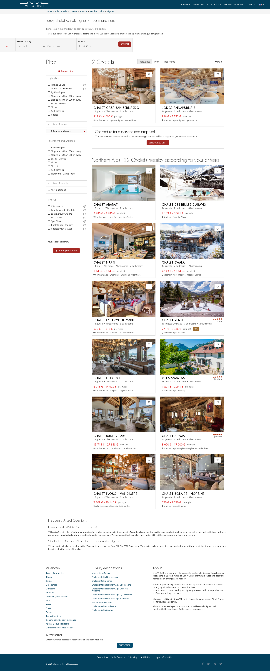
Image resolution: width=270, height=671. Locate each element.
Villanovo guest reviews (57, 596)
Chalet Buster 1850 (109, 435)
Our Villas (184, 4)
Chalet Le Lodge (107, 378)
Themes (49, 577)
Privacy (49, 612)
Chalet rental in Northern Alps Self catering (111, 584)
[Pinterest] (215, 664)
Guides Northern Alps (102, 602)
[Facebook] (203, 664)
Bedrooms (170, 61)
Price (157, 61)
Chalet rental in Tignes (102, 580)
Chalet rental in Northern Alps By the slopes (112, 594)
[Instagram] (209, 664)
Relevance (145, 61)
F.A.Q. (48, 608)
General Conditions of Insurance (61, 619)
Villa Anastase (174, 378)
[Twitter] (221, 664)
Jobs (48, 600)
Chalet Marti (104, 262)
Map (219, 61)
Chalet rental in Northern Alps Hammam (110, 598)
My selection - (233, 4)
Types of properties (55, 573)
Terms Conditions (54, 616)
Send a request (158, 142)
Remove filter (67, 71)
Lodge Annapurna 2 (178, 107)
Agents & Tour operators (57, 623)
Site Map (133, 657)
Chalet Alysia (173, 435)
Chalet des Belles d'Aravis (184, 204)
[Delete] (84, 131)
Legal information (164, 657)
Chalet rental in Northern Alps (105, 577)
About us (50, 592)
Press (48, 604)
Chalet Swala (173, 262)
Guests (81, 41)
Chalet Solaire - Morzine (183, 493)
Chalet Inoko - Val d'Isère (115, 493)
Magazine (198, 4)
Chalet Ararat (105, 204)
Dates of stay (24, 41)
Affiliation (146, 657)
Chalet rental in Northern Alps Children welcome (110, 589)
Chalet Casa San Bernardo (116, 107)
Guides (49, 580)
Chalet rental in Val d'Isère (104, 606)
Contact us (214, 4)
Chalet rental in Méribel (102, 610)
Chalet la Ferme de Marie (114, 320)
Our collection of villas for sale (59, 627)
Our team (50, 588)
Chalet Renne (173, 320)
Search (124, 44)
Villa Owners (118, 657)
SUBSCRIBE (124, 645)
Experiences (51, 584)
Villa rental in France (101, 573)
